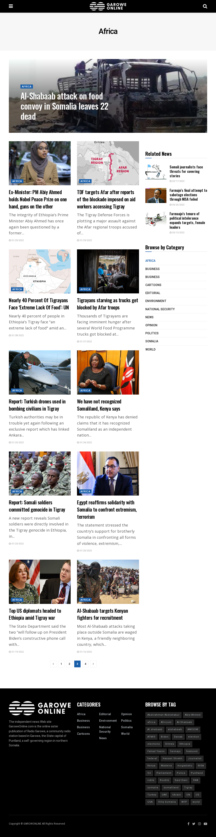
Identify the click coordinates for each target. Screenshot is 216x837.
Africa (27, 87)
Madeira (166, 765)
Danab (178, 737)
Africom (166, 722)
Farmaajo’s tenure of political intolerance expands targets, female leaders (187, 220)
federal (152, 758)
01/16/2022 (85, 652)
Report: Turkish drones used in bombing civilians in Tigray (37, 404)
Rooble (164, 780)
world (196, 802)
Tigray (188, 787)
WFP (184, 802)
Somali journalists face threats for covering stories (186, 171)
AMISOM (193, 729)
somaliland (171, 787)
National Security (160, 309)
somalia (152, 787)
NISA (201, 765)
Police (181, 773)
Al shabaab (154, 729)
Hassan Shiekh (172, 758)
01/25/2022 (17, 442)
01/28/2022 (17, 335)
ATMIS (151, 737)
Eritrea (169, 744)
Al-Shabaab (184, 722)
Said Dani (181, 780)
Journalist (194, 758)
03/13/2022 (177, 232)
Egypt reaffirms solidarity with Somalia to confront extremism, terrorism (107, 509)
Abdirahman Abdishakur (163, 715)
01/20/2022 (85, 550)
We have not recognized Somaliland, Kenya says (99, 404)
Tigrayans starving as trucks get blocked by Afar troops (107, 303)
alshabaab (175, 729)
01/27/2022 (85, 341)
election (193, 737)
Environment (155, 301)
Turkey (151, 795)
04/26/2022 (177, 205)
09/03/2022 (28, 126)
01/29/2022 (17, 240)
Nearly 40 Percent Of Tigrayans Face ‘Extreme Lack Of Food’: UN (39, 303)
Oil (149, 773)
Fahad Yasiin (156, 751)
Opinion (151, 325)
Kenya (151, 765)
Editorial (152, 293)
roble (150, 780)
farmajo (175, 751)
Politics (152, 333)
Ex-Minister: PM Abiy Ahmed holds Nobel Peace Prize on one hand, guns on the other (38, 199)
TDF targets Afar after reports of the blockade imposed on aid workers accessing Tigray (106, 199)
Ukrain (176, 795)
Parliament (164, 773)
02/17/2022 (177, 181)
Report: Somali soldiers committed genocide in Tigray (37, 505)
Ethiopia (185, 744)
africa (151, 722)
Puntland (197, 773)
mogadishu (184, 765)
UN (188, 795)
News (149, 317)
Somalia (151, 341)
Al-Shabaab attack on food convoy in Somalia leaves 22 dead (64, 105)
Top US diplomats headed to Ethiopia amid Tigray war (35, 614)
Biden (165, 737)
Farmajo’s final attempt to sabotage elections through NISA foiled (188, 195)
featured (192, 751)
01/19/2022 (17, 652)
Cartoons (153, 285)
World (150, 349)
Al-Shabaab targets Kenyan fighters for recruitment (102, 614)
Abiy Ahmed (193, 715)
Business (152, 269)
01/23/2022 (17, 543)
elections (153, 744)
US (197, 795)
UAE (164, 795)
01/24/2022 (85, 442)
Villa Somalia (167, 802)
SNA (195, 780)
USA (150, 802)
